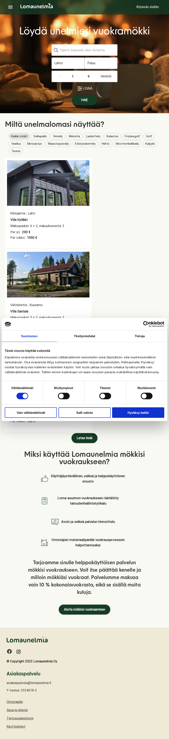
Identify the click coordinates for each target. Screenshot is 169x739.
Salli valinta (84, 412)
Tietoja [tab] (140, 336)
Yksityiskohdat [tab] (84, 336)
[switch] (64, 396)
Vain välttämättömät (31, 412)
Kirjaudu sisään (147, 7)
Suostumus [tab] (29, 336)
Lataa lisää (84, 438)
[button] (19, 136)
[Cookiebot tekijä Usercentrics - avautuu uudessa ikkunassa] (146, 324)
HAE (84, 100)
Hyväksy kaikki (138, 412)
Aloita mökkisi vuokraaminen (84, 609)
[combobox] (84, 50)
